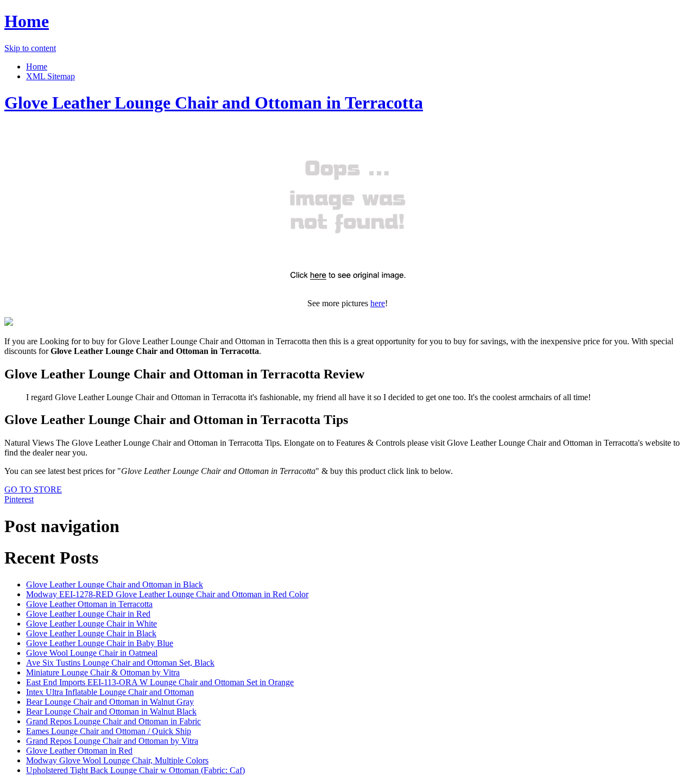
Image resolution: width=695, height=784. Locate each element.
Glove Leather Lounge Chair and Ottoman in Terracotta (213, 102)
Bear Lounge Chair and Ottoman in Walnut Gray (110, 701)
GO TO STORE (33, 489)
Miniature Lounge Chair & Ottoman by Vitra (103, 672)
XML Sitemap (50, 76)
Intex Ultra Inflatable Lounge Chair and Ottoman (110, 692)
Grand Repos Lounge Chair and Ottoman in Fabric (113, 721)
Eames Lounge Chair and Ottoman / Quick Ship (108, 731)
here (377, 303)
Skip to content (30, 48)
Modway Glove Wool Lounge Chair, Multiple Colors (117, 760)
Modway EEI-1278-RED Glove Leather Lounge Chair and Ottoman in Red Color (167, 594)
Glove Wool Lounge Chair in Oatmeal (91, 652)
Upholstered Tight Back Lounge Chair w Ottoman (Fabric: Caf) (135, 770)
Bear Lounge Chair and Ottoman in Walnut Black (111, 711)
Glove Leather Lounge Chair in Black (91, 633)
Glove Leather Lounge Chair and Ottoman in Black (114, 584)
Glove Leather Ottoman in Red (79, 750)
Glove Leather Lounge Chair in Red (88, 613)
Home (26, 21)
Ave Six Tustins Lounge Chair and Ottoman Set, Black (120, 662)
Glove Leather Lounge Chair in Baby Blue (99, 643)
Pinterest (19, 499)
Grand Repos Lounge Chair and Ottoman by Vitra (112, 740)
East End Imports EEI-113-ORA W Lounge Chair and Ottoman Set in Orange (160, 682)
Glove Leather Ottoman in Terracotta (89, 604)
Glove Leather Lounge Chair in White (91, 623)
